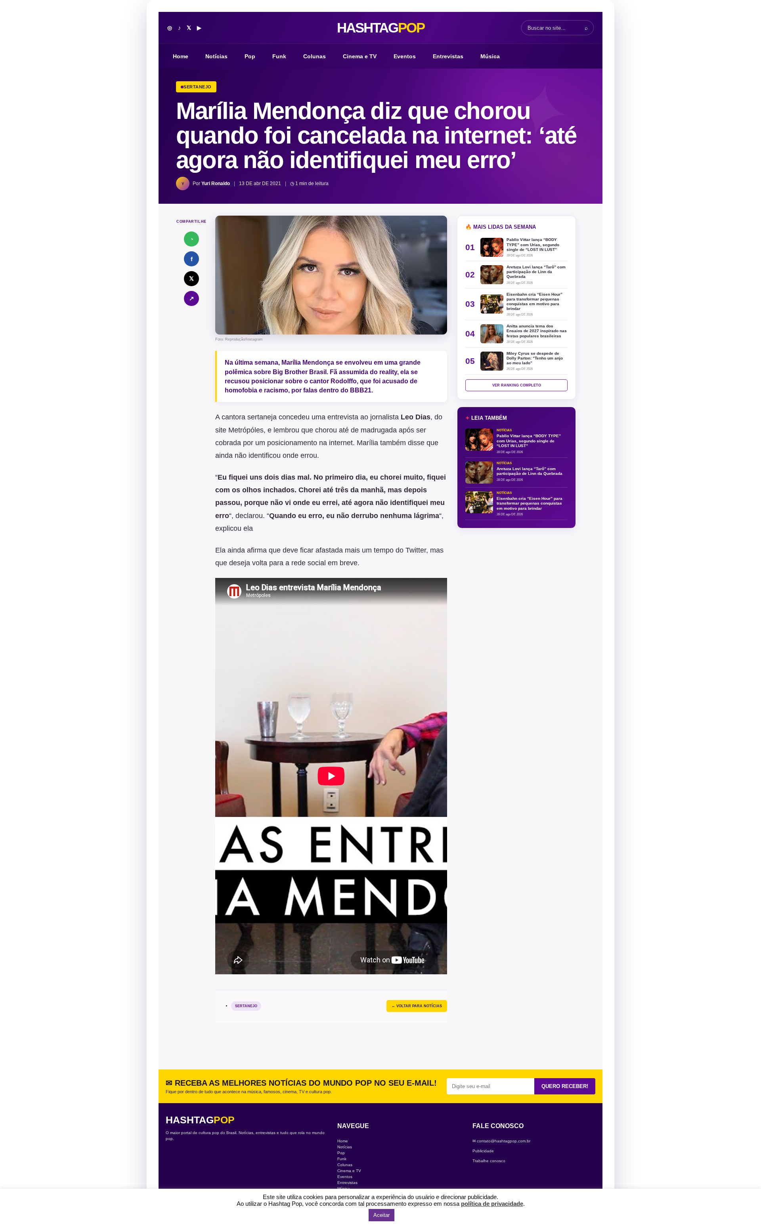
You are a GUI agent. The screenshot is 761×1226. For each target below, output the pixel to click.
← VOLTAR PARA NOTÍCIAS (417, 1006)
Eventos (405, 56)
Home (180, 56)
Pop (250, 56)
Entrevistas (448, 56)
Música (490, 56)
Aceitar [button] (381, 1215)
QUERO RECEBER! (564, 1086)
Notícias (216, 56)
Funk (279, 56)
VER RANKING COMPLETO (516, 385)
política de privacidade (492, 1203)
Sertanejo (246, 1006)
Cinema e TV (360, 56)
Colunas (314, 56)
